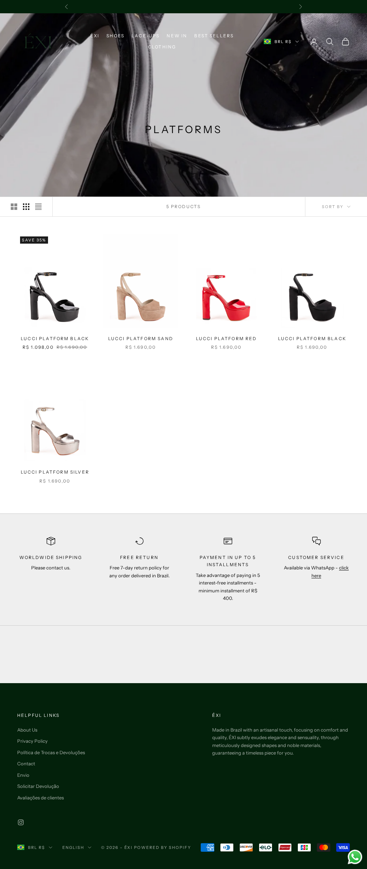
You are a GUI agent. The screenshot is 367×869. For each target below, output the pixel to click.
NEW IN (177, 35)
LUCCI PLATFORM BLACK (55, 338)
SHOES (115, 35)
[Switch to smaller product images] (26, 206)
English (73, 847)
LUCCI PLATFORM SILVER (55, 472)
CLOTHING (162, 47)
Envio (23, 775)
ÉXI (94, 35)
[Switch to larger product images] (14, 206)
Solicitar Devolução (38, 786)
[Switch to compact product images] (38, 206)
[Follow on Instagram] (20, 822)
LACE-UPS (145, 35)
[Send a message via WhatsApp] (355, 857)
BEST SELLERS (214, 35)
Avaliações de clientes (40, 797)
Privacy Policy (32, 741)
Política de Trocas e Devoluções (51, 752)
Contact (26, 763)
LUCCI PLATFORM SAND (140, 338)
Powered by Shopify (162, 847)
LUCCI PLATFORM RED (226, 338)
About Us (27, 730)
